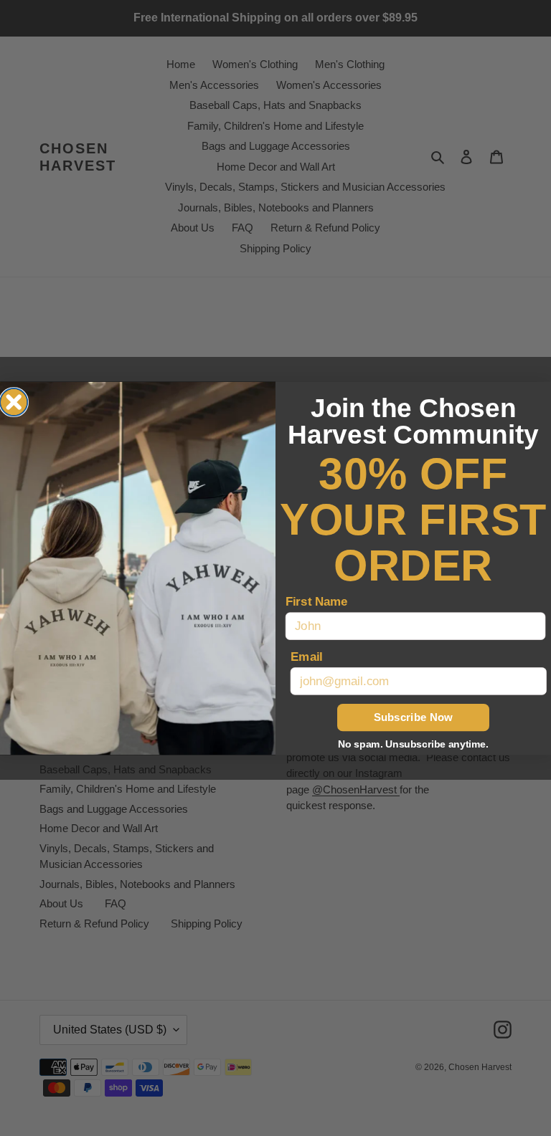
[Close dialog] (13, 401)
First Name (317, 601)
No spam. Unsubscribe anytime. (413, 744)
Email (307, 656)
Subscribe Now (413, 717)
